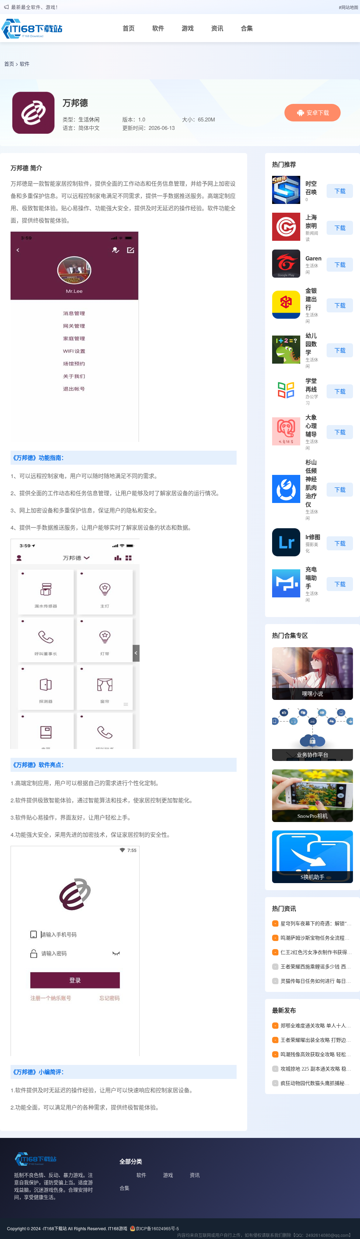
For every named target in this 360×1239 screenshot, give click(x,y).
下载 (340, 191)
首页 (129, 28)
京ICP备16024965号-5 (157, 1228)
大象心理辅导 (311, 425)
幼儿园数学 (311, 343)
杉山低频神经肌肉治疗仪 (311, 483)
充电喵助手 (311, 577)
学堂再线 (311, 385)
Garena (315, 258)
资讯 (217, 28)
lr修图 (313, 537)
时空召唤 (311, 187)
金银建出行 (311, 298)
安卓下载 (318, 112)
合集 (247, 28)
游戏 (188, 28)
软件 (158, 28)
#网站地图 (348, 7)
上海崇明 (311, 221)
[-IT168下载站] (31, 30)
